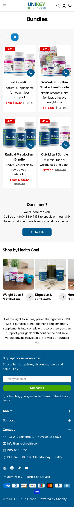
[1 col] (6, 37)
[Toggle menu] (4, 5)
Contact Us (37, 232)
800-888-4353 (17, 450)
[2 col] (14, 37)
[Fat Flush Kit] (19, 61)
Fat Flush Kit (19, 82)
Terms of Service (38, 477)
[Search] (58, 5)
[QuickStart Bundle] (54, 134)
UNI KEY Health (25, 499)
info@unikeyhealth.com (23, 443)
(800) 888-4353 (28, 216)
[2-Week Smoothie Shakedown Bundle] (54, 61)
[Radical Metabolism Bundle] (19, 134)
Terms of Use (50, 396)
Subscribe (37, 387)
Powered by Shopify (53, 499)
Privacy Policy (12, 477)
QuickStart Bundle (54, 154)
